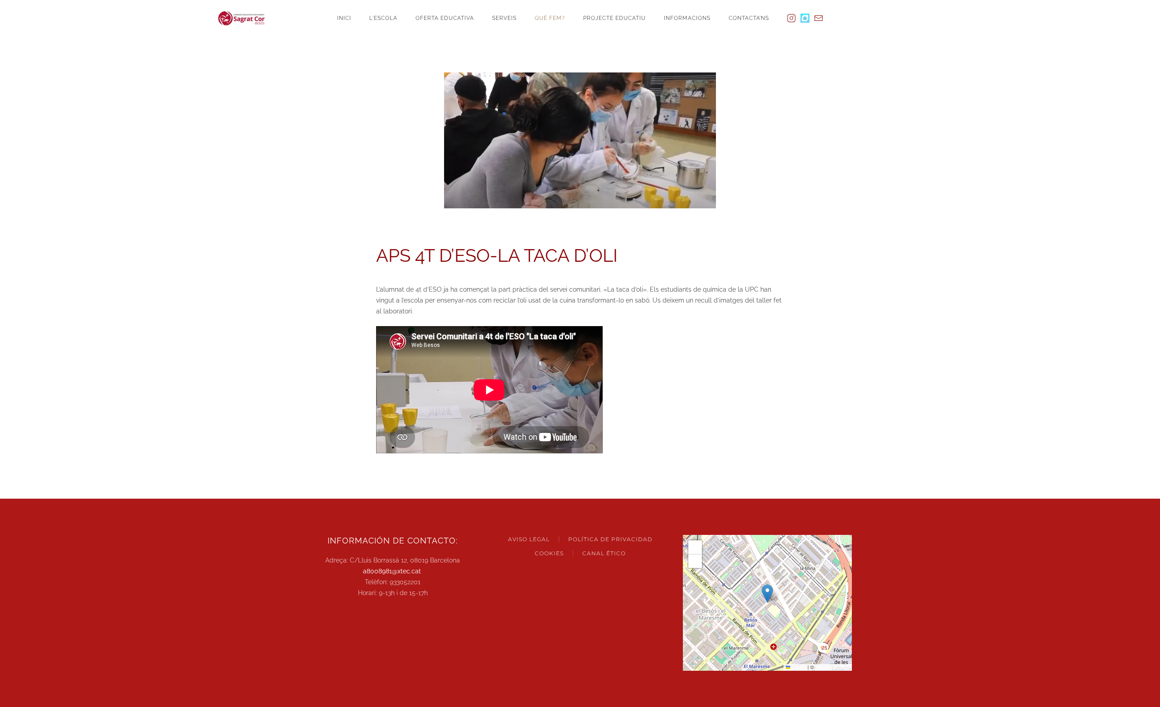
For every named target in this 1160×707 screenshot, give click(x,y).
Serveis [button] (504, 18)
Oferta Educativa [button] (445, 18)
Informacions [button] (687, 18)
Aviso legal (529, 539)
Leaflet (798, 667)
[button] (767, 593)
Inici (344, 18)
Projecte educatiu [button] (614, 18)
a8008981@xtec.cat (392, 571)
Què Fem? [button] (550, 18)
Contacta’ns (749, 18)
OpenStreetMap (832, 667)
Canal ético (604, 553)
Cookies (549, 553)
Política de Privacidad (610, 539)
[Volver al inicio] (245, 18)
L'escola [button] (383, 18)
